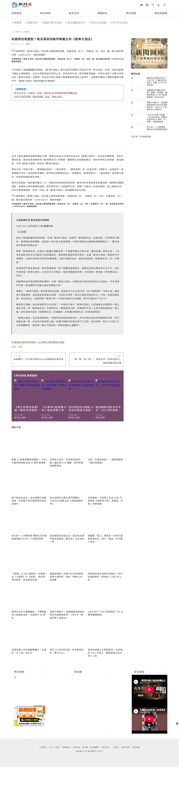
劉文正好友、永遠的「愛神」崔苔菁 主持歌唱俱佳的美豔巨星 (45, 92)
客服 (57, 747)
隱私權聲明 (94, 747)
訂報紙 (115, 747)
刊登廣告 (43, 747)
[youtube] (142, 4)
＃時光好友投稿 (119, 22)
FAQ (51, 747)
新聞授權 (66, 747)
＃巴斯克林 (31, 22)
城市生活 (74, 13)
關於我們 (125, 747)
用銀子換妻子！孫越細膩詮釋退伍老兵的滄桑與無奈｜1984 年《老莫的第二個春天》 (157, 106)
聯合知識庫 (161, 13)
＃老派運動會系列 (75, 22)
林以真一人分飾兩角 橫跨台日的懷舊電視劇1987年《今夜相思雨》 (149, 132)
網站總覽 (136, 747)
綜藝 (14, 346)
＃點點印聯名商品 (51, 22)
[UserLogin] (158, 4)
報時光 (19, 32)
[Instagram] (153, 4)
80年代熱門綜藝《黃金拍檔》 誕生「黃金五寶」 (39, 96)
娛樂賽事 (17, 13)
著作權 (85, 747)
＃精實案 (17, 22)
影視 (20, 346)
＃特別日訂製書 (98, 22)
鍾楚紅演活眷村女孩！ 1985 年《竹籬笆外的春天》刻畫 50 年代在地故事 (157, 81)
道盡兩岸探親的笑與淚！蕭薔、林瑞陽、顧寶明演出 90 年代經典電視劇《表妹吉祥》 (157, 94)
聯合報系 (106, 747)
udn (13, 32)
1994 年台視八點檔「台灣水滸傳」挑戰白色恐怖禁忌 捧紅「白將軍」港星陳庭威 (157, 118)
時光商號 (131, 13)
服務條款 (76, 747)
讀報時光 (102, 13)
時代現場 (45, 13)
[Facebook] (147, 4)
